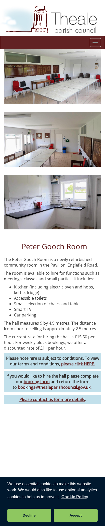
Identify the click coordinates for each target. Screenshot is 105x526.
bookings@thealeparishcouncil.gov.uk (54, 387)
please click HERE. (78, 364)
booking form (37, 381)
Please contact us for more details (52, 399)
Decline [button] (29, 515)
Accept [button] (76, 515)
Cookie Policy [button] (74, 497)
